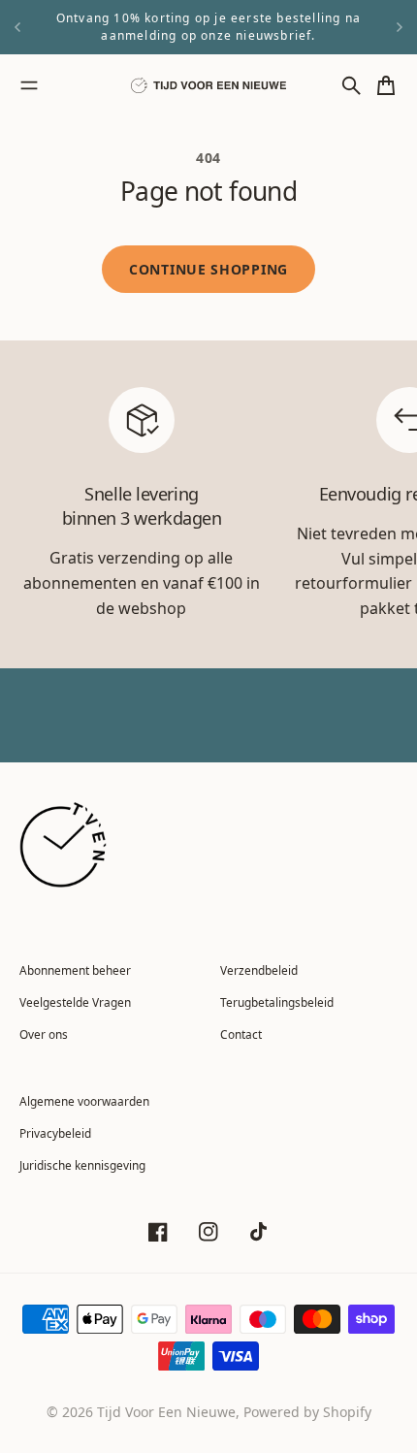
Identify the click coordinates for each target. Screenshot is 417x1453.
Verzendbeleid (259, 970)
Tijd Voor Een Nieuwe (166, 1412)
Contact (241, 1034)
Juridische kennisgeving (82, 1165)
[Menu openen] (29, 85)
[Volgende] (399, 27)
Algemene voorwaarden (84, 1101)
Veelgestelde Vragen (75, 1002)
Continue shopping (208, 269)
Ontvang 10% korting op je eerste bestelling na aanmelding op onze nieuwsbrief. (208, 27)
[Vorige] (17, 27)
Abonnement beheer (75, 970)
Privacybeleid (55, 1133)
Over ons (43, 1034)
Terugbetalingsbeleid (277, 1002)
